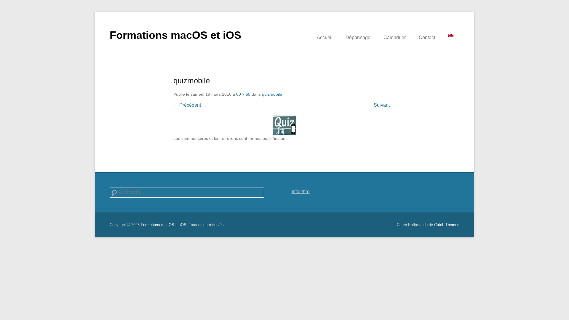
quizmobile (272, 94)
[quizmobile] (284, 125)
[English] (450, 35)
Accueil (325, 37)
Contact (427, 37)
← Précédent (187, 105)
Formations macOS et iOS (175, 35)
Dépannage (358, 37)
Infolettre (301, 191)
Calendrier (394, 37)
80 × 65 (243, 94)
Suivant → (385, 105)
